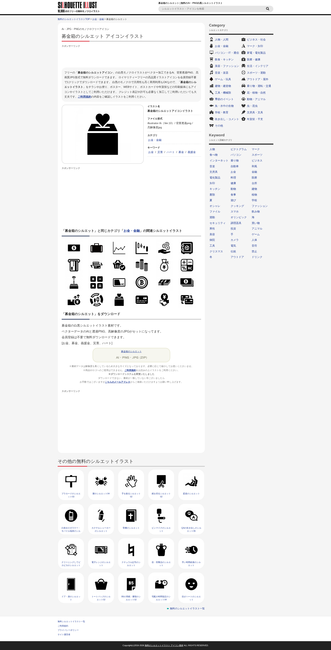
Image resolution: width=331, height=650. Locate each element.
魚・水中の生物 (224, 105)
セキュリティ (218, 223)
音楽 (212, 166)
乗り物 (235, 160)
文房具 (214, 171)
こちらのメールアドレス (117, 382)
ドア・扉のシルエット (70, 598)
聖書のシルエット (131, 528)
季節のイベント (224, 99)
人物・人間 (221, 39)
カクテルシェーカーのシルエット (101, 529)
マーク (256, 149)
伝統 (233, 251)
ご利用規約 (84, 96)
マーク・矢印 (255, 46)
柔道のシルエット (191, 493)
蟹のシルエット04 (101, 493)
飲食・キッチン (224, 59)
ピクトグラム (239, 149)
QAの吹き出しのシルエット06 (191, 529)
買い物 (256, 223)
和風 (254, 166)
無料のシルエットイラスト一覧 (187, 608)
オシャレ (215, 205)
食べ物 (214, 154)
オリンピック (239, 217)
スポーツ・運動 (256, 72)
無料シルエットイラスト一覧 (71, 621)
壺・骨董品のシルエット (161, 563)
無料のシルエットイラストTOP (74, 19)
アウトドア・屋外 (257, 79)
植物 (254, 194)
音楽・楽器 (221, 72)
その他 (219, 125)
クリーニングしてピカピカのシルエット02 (70, 565)
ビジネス (257, 160)
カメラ (235, 239)
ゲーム (256, 234)
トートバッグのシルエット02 (101, 598)
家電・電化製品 (256, 52)
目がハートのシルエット (191, 598)
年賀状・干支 (255, 119)
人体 (254, 239)
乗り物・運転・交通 (259, 85)
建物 (254, 188)
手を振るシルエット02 (131, 495)
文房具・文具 (255, 112)
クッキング (237, 205)
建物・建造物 (223, 85)
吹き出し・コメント (227, 119)
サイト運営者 (64, 634)
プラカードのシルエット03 (70, 495)
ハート (171, 152)
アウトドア (237, 256)
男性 (212, 228)
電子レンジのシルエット (101, 563)
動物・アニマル (256, 99)
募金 (181, 152)
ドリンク (257, 256)
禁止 (254, 251)
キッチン (215, 188)
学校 (254, 200)
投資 (233, 228)
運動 (212, 217)
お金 (151, 152)
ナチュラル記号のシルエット (131, 563)
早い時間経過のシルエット (191, 563)
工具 (212, 245)
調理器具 (236, 223)
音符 (254, 245)
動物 (233, 188)
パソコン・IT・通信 (227, 52)
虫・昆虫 (252, 105)
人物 (212, 149)
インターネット (219, 160)
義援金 (192, 152)
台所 (254, 183)
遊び (233, 200)
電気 (233, 245)
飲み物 (256, 211)
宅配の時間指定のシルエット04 (161, 598)
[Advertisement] (131, 57)
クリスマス (216, 251)
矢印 (212, 183)
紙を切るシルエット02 (161, 495)
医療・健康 (253, 59)
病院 (212, 239)
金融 (254, 171)
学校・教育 (221, 112)
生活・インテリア (257, 65)
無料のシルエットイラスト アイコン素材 (164, 645)
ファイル (215, 211)
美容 (212, 234)
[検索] (268, 9)
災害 (160, 152)
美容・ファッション (227, 65)
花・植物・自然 (256, 92)
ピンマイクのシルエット (161, 529)
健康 (233, 183)
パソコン (236, 154)
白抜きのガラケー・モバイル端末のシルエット (70, 531)
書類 (212, 194)
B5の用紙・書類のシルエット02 (131, 598)
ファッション (260, 205)
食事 (233, 194)
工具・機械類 (223, 92)
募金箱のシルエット (131, 351)
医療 (254, 177)
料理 (233, 177)
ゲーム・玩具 (223, 79)
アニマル (257, 228)
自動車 (235, 166)
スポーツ (257, 154)
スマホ (235, 211)
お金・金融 (98, 19)
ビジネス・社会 (256, 39)
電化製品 (215, 177)
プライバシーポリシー (68, 630)
